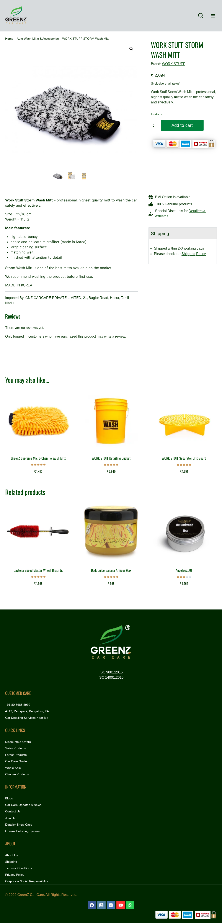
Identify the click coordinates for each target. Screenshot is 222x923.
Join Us (10, 818)
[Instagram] (101, 905)
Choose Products (17, 774)
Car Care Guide (16, 761)
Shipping (11, 861)
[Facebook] (92, 905)
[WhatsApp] (130, 905)
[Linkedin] (111, 905)
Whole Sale (13, 767)
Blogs (9, 798)
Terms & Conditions (18, 868)
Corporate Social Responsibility (26, 881)
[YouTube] (120, 905)
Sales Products (15, 748)
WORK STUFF (173, 64)
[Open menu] (213, 15)
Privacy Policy (14, 874)
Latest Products (16, 754)
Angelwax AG (184, 570)
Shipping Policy (193, 254)
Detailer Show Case (18, 824)
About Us (11, 855)
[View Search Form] (200, 16)
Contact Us (12, 811)
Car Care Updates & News (23, 805)
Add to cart (182, 125)
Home (9, 38)
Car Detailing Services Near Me (26, 717)
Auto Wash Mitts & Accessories (38, 38)
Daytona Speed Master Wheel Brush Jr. (38, 570)
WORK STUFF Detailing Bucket (111, 458)
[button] (131, 49)
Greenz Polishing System (22, 831)
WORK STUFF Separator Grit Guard (184, 458)
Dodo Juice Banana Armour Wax (111, 570)
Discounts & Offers (18, 741)
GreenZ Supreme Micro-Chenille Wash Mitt (38, 458)
